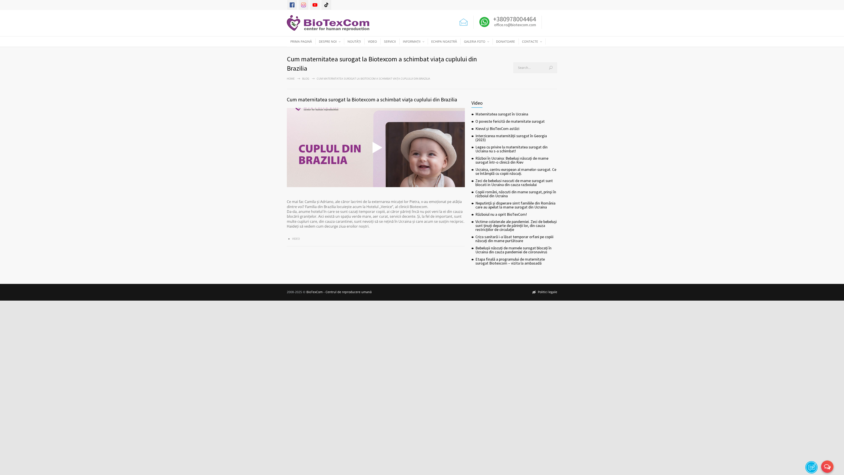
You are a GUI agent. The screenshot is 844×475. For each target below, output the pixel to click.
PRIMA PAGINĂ (301, 41)
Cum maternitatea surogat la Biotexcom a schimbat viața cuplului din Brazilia (372, 99)
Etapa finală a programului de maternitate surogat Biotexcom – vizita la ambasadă (510, 261)
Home (291, 78)
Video (296, 239)
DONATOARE (505, 41)
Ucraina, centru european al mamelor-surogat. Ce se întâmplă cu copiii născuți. (515, 171)
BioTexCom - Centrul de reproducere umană (339, 292)
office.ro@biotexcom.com (515, 25)
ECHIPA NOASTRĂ (444, 41)
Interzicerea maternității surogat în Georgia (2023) (511, 137)
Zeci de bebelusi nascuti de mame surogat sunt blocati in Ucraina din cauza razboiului (514, 182)
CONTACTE (530, 41)
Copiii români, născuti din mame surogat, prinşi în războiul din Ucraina (515, 193)
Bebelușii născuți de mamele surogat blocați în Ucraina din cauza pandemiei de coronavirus (513, 249)
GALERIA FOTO (474, 41)
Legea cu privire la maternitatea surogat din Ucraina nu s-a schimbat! (511, 148)
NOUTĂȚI (354, 41)
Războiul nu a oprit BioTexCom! (501, 214)
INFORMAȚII (411, 41)
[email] (463, 21)
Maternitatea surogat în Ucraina (501, 114)
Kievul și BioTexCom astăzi (497, 128)
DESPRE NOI (328, 41)
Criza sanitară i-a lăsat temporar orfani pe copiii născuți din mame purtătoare (514, 238)
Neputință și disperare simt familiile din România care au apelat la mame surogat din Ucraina (515, 205)
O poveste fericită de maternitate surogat (510, 121)
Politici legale (547, 292)
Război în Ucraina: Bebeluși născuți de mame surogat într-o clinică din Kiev (511, 160)
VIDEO (372, 41)
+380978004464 (514, 19)
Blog (305, 78)
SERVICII (390, 41)
